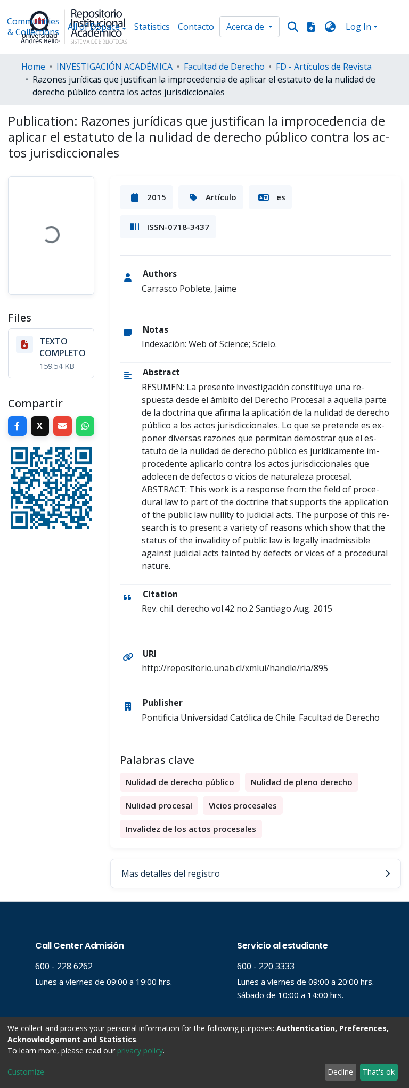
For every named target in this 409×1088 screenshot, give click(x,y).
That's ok (379, 1072)
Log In (358, 26)
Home (33, 66)
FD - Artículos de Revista (324, 66)
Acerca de (246, 26)
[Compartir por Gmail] (62, 426)
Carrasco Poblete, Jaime (189, 288)
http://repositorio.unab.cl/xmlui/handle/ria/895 (235, 668)
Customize (25, 1072)
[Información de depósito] (311, 26)
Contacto (196, 26)
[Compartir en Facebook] (17, 426)
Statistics (152, 26)
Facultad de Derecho (224, 66)
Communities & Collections (33, 26)
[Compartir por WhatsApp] (85, 426)
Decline (340, 1072)
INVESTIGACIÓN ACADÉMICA (114, 66)
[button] (330, 26)
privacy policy (140, 1050)
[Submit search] (293, 27)
